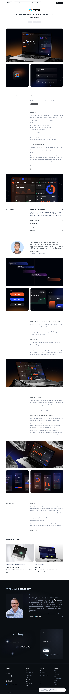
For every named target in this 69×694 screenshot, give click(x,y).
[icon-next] (62, 617)
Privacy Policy (46, 655)
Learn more (48, 690)
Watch (11, 615)
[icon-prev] (57, 617)
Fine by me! (60, 689)
